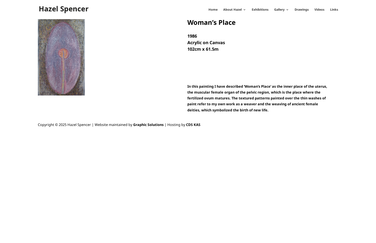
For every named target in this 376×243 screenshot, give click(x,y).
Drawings (302, 10)
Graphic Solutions (148, 124)
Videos (319, 10)
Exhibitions (260, 10)
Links (334, 10)
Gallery (279, 10)
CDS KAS (193, 124)
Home (213, 10)
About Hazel (232, 10)
